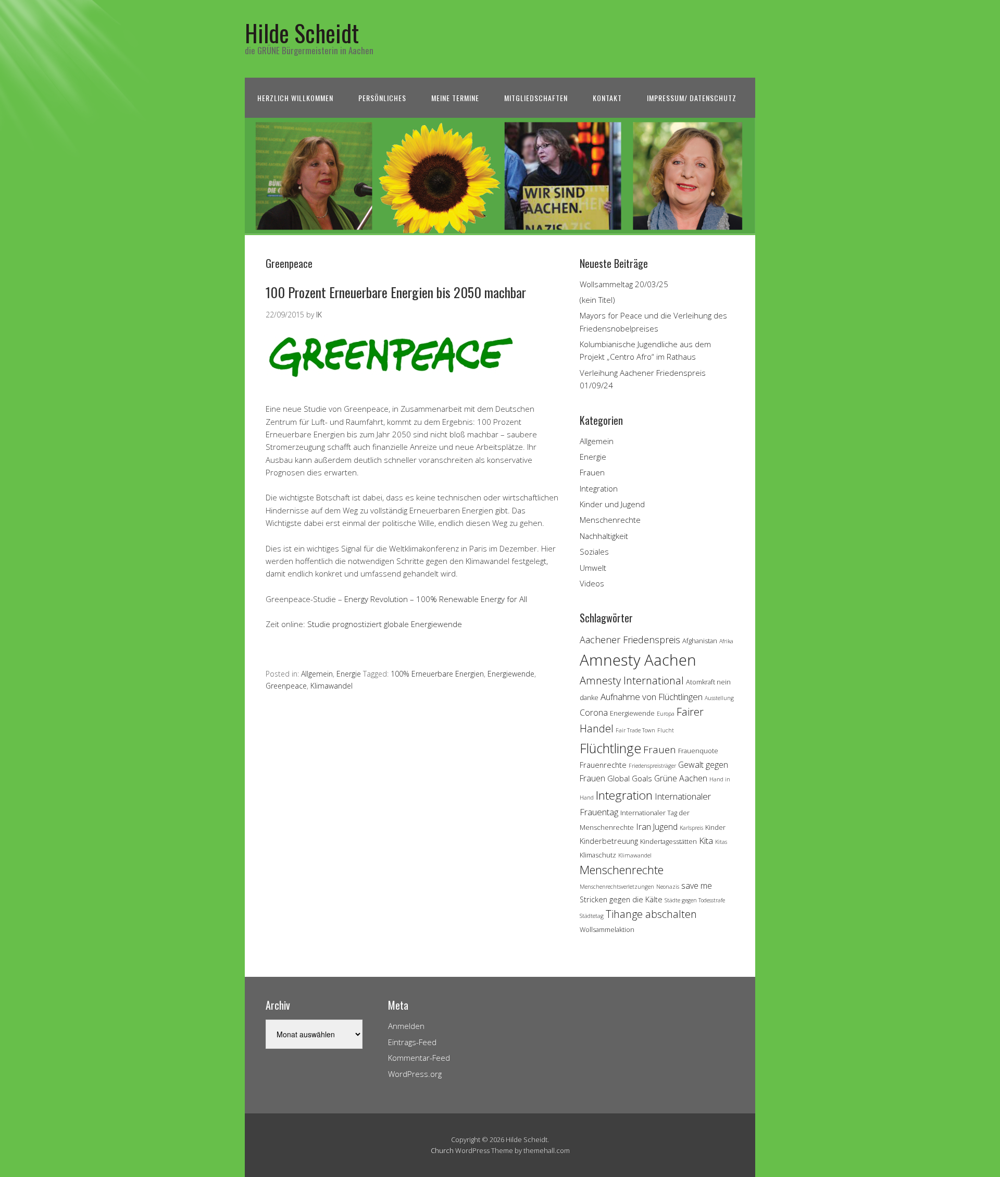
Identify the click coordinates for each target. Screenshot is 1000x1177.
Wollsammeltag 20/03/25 (624, 284)
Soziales (594, 551)
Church (442, 1150)
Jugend (665, 826)
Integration (599, 488)
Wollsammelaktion (607, 929)
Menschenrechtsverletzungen (617, 886)
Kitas (721, 841)
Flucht (665, 730)
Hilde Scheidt (302, 32)
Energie (348, 674)
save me (696, 885)
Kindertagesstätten (668, 841)
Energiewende (511, 674)
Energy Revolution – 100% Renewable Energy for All (435, 599)
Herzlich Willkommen (295, 97)
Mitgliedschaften (536, 97)
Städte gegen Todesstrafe (695, 900)
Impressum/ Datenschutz (691, 97)
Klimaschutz (598, 855)
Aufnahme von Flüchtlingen (652, 697)
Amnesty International (632, 680)
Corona (594, 712)
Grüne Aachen (680, 778)
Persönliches (382, 97)
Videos (592, 583)
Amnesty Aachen (638, 659)
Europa (665, 713)
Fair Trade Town (635, 730)
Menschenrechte (610, 519)
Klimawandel (331, 686)
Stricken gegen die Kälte (621, 899)
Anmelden (406, 1026)
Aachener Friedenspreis (630, 639)
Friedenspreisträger (652, 765)
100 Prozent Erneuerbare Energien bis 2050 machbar (396, 292)
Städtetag (592, 915)
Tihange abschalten (651, 914)
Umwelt (593, 567)
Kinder (715, 827)
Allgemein (317, 674)
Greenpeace (286, 686)
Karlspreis (691, 827)
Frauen (592, 472)
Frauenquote (698, 750)
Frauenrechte (603, 765)
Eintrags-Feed (412, 1042)
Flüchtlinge (610, 748)
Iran (643, 826)
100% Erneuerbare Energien (437, 674)
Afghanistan (699, 640)
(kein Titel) (597, 300)
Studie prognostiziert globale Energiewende (383, 624)
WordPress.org (415, 1074)
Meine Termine (455, 97)
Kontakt (607, 97)
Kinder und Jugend (612, 504)
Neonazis (667, 886)
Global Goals (629, 778)
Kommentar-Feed (419, 1057)
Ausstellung (719, 698)
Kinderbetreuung (609, 841)
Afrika (726, 641)
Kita (706, 841)
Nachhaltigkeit (604, 536)
